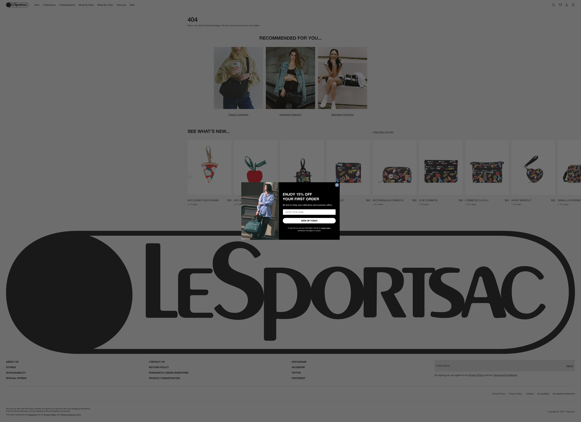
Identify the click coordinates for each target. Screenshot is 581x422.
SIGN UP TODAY (309, 220)
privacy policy (325, 228)
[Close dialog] (336, 184)
